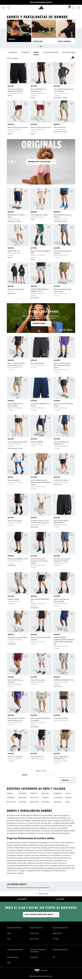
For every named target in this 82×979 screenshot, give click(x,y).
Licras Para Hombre (57, 798)
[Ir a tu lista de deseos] (8, 7)
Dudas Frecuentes (36, 928)
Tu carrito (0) (60, 899)
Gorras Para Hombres (34, 798)
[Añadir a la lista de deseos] (25, 66)
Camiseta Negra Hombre (45, 802)
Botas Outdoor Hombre (68, 802)
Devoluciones (34, 933)
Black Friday (34, 939)
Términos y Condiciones (15, 949)
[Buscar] (73, 7)
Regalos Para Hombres (10, 794)
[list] (41, 52)
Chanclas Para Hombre (45, 798)
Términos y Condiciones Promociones (38, 951)
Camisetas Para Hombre (22, 798)
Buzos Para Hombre (11, 802)
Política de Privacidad (60, 949)
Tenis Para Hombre (22, 802)
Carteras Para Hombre (68, 798)
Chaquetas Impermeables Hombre (58, 794)
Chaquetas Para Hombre (11, 798)
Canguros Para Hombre (33, 794)
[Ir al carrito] (78, 7)
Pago (9, 933)
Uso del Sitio (34, 957)
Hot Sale (55, 939)
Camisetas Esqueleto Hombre (57, 802)
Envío (9, 939)
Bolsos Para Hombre (34, 802)
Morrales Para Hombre (45, 794)
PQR (8, 963)
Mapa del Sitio (57, 933)
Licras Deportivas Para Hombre (69, 794)
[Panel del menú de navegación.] (3, 7)
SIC (54, 957)
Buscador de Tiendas (14, 928)
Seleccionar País (12, 957)
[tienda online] (41, 8)
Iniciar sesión (22, 899)
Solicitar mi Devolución (60, 928)
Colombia (44, 970)
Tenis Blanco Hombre (23, 794)
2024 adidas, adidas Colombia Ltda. (41, 976)
